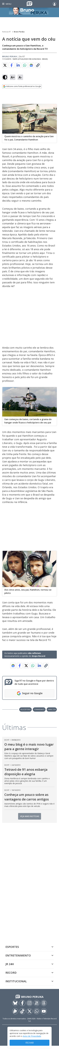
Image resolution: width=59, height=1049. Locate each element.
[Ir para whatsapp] (37, 1011)
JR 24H (9, 964)
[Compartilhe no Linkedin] (18, 65)
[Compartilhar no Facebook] (11, 65)
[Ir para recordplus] (15, 1011)
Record (11, 972)
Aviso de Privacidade (32, 1036)
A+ (13, 77)
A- (20, 77)
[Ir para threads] (44, 1003)
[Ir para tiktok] (22, 1011)
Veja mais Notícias (29, 816)
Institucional (16, 981)
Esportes (12, 947)
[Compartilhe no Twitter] (5, 65)
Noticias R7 (6, 32)
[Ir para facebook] (22, 1003)
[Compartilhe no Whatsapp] (24, 65)
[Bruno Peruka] (29, 12)
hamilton (52, 709)
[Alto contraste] (5, 77)
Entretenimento (18, 955)
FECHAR (30, 1042)
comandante (39, 709)
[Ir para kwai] (37, 1003)
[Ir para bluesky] (15, 1003)
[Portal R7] (29, 3)
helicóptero (25, 709)
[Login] (54, 3)
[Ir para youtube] (44, 1011)
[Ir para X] (29, 1011)
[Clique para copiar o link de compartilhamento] (38, 65)
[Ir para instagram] (29, 1003)
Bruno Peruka (19, 32)
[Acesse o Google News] (31, 65)
